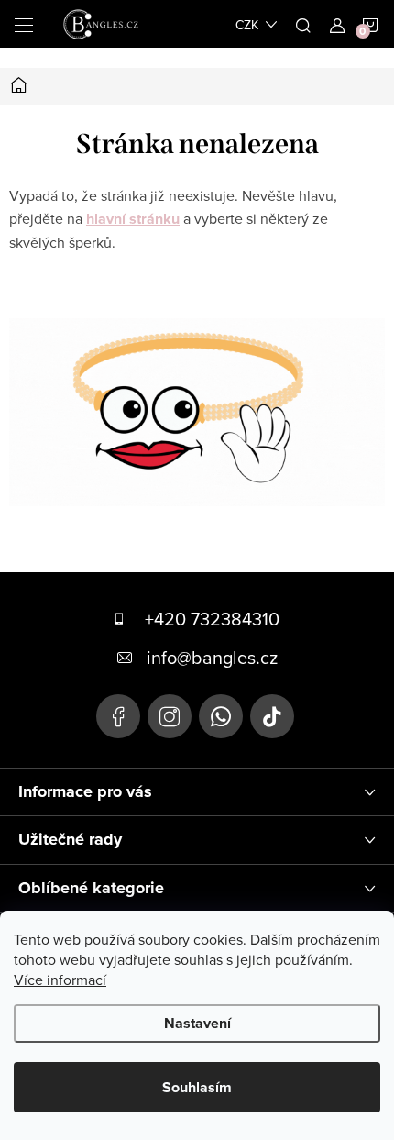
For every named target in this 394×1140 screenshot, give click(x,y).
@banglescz (272, 716)
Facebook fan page (118, 716)
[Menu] (24, 24)
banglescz (170, 716)
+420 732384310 (212, 618)
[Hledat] (303, 24)
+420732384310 (221, 716)
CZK (246, 25)
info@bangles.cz (212, 657)
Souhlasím (197, 1087)
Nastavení (197, 1023)
